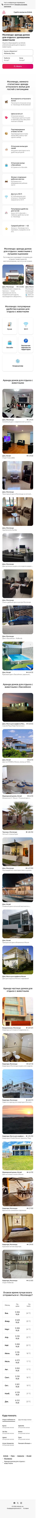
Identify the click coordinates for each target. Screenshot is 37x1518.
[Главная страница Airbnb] (3, 12)
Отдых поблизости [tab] (8, 1420)
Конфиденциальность (14, 1508)
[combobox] (18, 53)
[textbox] (10, 60)
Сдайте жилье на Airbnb (23, 12)
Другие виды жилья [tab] (24, 1420)
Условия (26, 1508)
